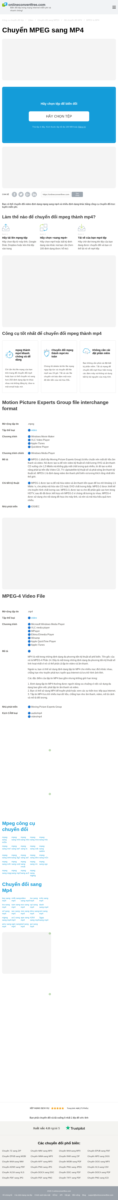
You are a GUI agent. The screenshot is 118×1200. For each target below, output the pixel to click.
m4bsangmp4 (16, 899)
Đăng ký (82, 127)
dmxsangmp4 (34, 912)
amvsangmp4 (6, 925)
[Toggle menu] (114, 7)
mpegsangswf (16, 847)
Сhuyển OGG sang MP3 (98, 1161)
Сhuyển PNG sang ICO (98, 1178)
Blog (84, 1195)
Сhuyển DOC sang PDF (70, 1172)
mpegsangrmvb (23, 864)
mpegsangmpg (6, 871)
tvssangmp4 (6, 905)
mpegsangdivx (34, 856)
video (34, 430)
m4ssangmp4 (43, 899)
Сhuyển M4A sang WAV (13, 1161)
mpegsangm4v (16, 838)
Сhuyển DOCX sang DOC (42, 1172)
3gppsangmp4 (43, 918)
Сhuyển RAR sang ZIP (69, 1156)
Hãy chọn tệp (59, 116)
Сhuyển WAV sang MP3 (41, 1151)
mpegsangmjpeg (33, 873)
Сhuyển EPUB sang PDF (98, 1151)
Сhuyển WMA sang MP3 (42, 1156)
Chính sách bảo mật (42, 1195)
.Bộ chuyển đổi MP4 (73, 20)
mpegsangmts (43, 838)
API (61, 1195)
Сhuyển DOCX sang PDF (99, 1172)
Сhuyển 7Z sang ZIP (11, 1151)
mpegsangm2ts (4, 839)
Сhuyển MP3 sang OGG (98, 1156)
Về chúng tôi (7, 1195)
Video (30, 20)
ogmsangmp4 (16, 925)
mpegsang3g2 (16, 856)
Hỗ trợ (55, 1195)
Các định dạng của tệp (23, 1195)
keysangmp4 (6, 899)
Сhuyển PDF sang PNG (41, 1178)
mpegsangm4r (6, 862)
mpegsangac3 (25, 871)
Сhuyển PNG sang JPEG (70, 1167)
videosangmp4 (25, 899)
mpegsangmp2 (16, 871)
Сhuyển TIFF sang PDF (70, 1178)
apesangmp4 (25, 918)
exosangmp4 (25, 905)
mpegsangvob (34, 847)
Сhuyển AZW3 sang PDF (13, 1167)
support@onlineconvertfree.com (100, 1195)
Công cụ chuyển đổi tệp (13, 20)
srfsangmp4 (5, 912)
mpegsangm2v (43, 856)
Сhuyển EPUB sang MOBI (14, 1156)
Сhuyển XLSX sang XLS (13, 1172)
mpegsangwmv (6, 856)
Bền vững (76, 1195)
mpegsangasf (24, 856)
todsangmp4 (25, 925)
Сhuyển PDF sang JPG (12, 1178)
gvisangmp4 (34, 925)
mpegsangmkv (25, 838)
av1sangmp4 (16, 918)
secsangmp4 (16, 912)
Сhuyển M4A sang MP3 (69, 1151)
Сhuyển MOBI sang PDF (70, 1161)
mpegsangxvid (16, 862)
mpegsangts (24, 847)
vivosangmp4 (25, 912)
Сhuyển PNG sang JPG (41, 1167)
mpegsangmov (34, 838)
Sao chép (77, 194)
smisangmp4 (43, 912)
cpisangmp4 (34, 905)
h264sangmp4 (34, 918)
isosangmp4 (34, 899)
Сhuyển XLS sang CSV (98, 1167)
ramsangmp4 (16, 905)
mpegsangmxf (6, 847)
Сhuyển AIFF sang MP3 (41, 1161)
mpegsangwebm (42, 848)
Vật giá (67, 1195)
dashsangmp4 (43, 905)
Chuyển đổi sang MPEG (48, 20)
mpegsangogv (43, 862)
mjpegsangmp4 (6, 918)
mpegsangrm (34, 862)
